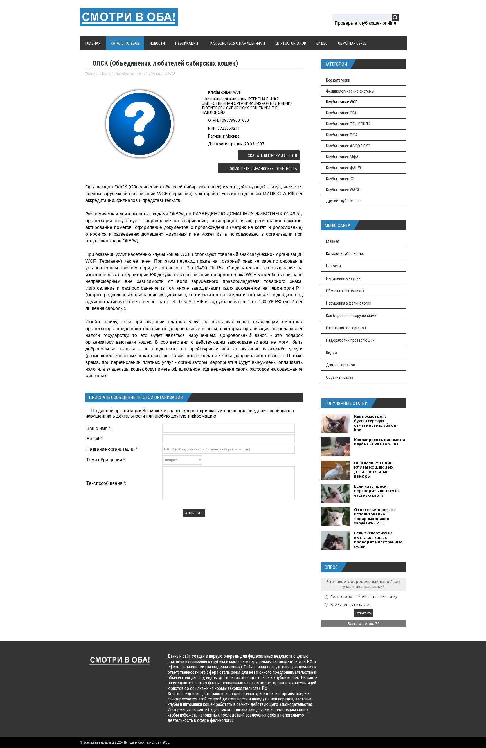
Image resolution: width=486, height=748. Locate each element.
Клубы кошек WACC (343, 189)
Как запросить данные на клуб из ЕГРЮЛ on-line (379, 441)
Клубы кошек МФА (342, 156)
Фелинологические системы (350, 91)
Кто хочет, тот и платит (350, 604)
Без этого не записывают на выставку (363, 596)
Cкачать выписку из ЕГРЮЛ (272, 156)
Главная (92, 73)
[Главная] (129, 23)
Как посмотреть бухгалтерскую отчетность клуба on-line (376, 423)
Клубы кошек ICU (341, 178)
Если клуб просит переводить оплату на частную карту (377, 490)
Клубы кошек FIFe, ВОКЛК (348, 124)
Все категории (338, 80)
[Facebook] (346, 661)
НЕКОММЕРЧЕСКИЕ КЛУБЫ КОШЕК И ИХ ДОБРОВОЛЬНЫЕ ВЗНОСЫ (373, 470)
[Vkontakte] (335, 661)
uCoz (165, 742)
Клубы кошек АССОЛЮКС (348, 145)
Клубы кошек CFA (341, 113)
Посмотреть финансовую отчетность (262, 168)
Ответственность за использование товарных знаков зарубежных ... (375, 516)
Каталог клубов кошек (121, 73)
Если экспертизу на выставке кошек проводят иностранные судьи (378, 540)
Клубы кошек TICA (342, 135)
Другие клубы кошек (344, 200)
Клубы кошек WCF (160, 73)
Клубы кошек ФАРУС (344, 167)
